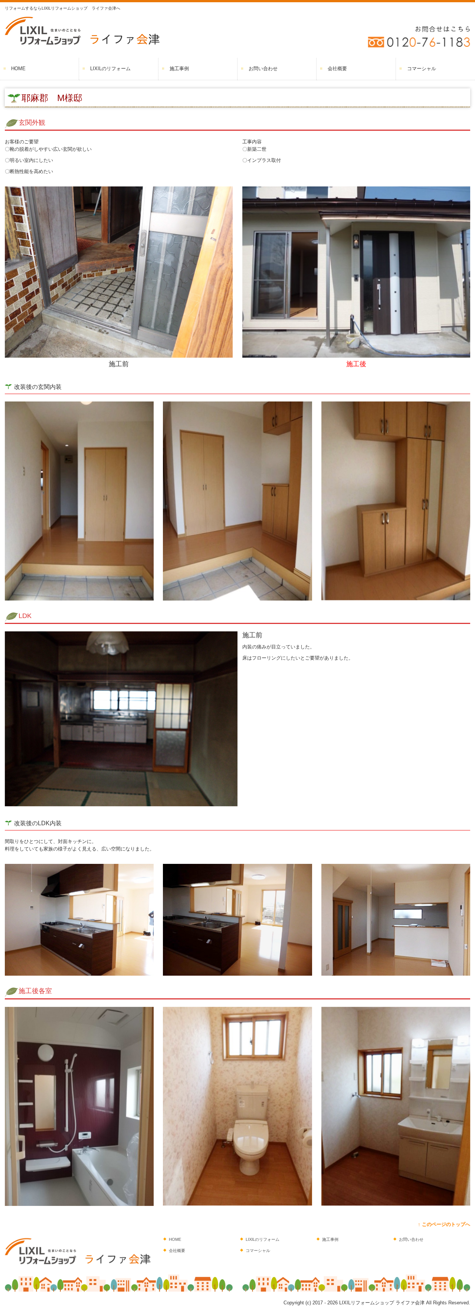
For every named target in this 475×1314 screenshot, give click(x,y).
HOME (18, 68)
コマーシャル (421, 68)
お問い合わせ (263, 68)
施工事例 (179, 68)
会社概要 (337, 68)
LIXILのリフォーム (110, 68)
